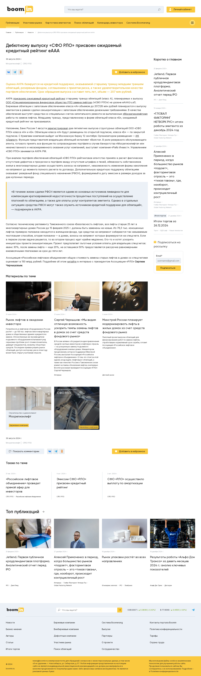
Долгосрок (168, 585)
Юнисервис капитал (109, 585)
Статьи (9, 642)
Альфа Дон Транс (156, 585)
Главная (8, 32)
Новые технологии (176, 230)
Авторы (10, 636)
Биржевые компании (64, 622)
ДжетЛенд (162, 99)
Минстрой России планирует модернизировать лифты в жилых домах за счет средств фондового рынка (123, 326)
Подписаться (167, 268)
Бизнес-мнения (13, 629)
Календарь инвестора (110, 22)
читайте (72, 261)
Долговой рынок (108, 375)
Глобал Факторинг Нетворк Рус (165, 135)
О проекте (107, 642)
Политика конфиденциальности (166, 629)
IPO (155, 99)
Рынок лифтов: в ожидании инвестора (24, 322)
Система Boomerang (138, 22)
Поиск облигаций (84, 22)
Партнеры (107, 636)
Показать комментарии (26, 451)
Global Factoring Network (163, 138)
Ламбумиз (128, 585)
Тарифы (154, 636)
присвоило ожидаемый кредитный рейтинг (39, 98)
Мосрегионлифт (13, 64)
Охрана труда (157, 642)
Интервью (57, 375)
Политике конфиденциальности (164, 671)
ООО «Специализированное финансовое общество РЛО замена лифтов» (49, 102)
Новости (31, 32)
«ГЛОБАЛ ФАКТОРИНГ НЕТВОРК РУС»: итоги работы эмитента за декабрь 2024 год (168, 122)
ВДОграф (163, 230)
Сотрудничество (110, 649)
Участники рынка (32, 22)
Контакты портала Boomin (163, 622)
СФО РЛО (27, 64)
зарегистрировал (58, 128)
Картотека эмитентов (58, 22)
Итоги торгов (160, 216)
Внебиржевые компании (66, 629)
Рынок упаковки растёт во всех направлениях (124, 559)
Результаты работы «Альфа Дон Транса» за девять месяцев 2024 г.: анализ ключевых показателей (172, 563)
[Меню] (192, 22)
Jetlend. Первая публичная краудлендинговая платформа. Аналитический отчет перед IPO (167, 84)
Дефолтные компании (65, 636)
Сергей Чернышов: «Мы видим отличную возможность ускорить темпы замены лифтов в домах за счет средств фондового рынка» (76, 328)
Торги (156, 230)
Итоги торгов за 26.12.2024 (165, 223)
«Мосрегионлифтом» (135, 113)
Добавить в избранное (132, 72)
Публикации (12, 22)
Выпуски (106, 629)
